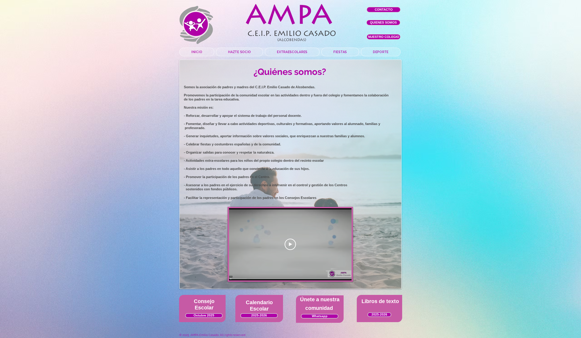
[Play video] (290, 244)
